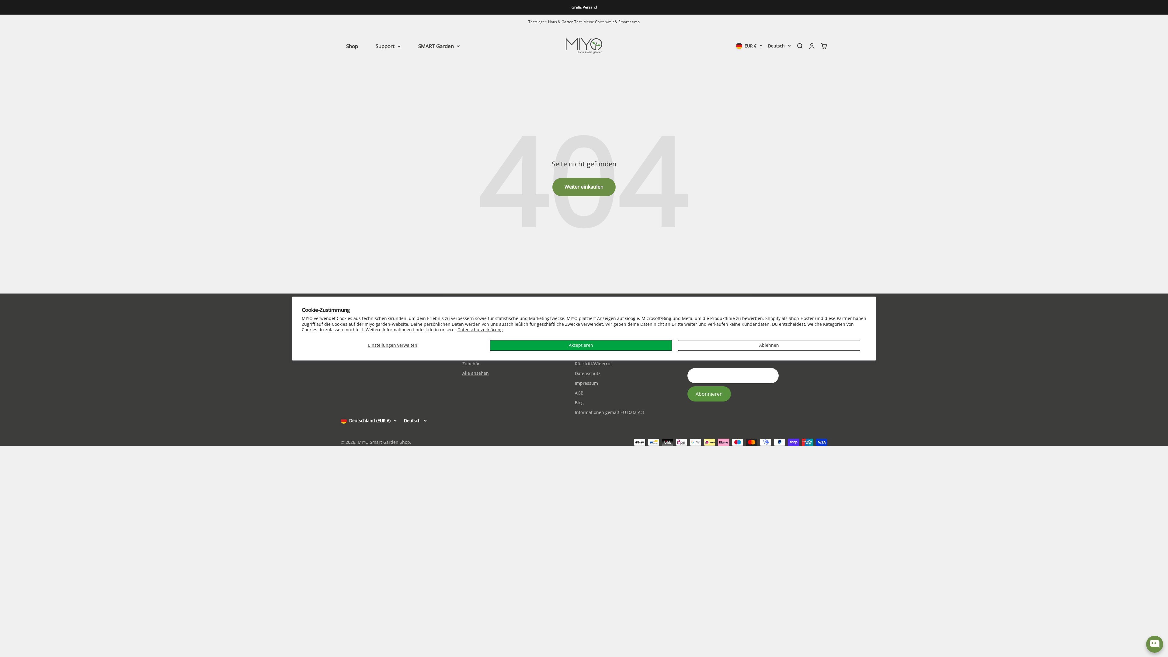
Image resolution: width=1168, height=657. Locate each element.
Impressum (586, 383)
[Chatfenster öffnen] (1154, 644)
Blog (579, 402)
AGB (579, 393)
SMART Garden (436, 45)
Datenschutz (587, 373)
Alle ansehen (475, 373)
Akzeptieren (581, 345)
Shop (352, 45)
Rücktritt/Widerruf (593, 364)
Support (385, 45)
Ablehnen (769, 345)
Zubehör (471, 364)
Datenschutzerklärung (480, 329)
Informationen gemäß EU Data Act (609, 412)
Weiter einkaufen (584, 186)
